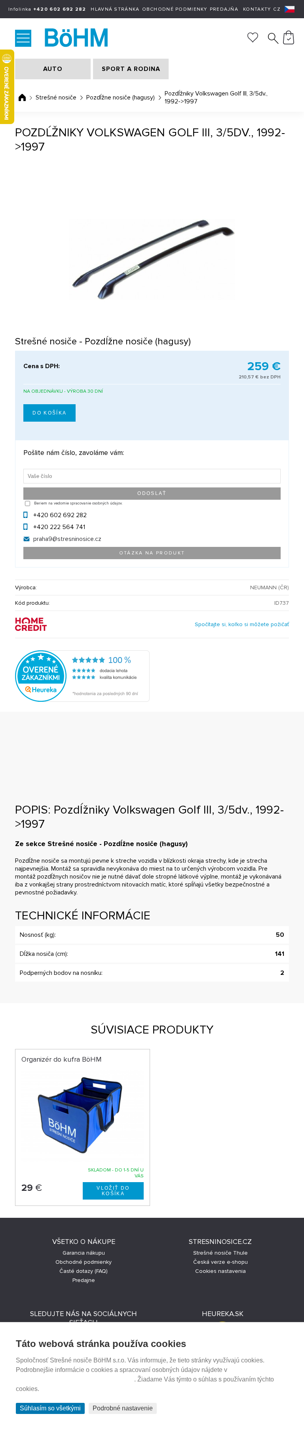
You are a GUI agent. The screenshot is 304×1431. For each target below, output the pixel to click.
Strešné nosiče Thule (220, 1252)
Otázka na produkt (152, 553)
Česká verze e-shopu (220, 1262)
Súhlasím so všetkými (50, 1408)
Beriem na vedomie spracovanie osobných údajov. (78, 503)
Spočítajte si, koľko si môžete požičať (242, 624)
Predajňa (224, 9)
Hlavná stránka (115, 9)
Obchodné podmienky (174, 9)
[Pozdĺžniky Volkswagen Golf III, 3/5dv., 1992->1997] (151, 259)
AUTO (53, 69)
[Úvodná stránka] (22, 97)
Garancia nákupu (84, 1252)
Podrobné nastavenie (123, 1408)
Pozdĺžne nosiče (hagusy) (120, 97)
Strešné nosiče (56, 97)
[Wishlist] (252, 40)
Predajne (83, 1280)
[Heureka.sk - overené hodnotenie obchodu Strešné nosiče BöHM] (82, 700)
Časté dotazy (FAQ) (83, 1271)
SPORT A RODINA (131, 69)
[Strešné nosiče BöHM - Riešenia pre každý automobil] (78, 38)
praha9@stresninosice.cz (67, 539)
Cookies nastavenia (220, 1271)
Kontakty (257, 9)
